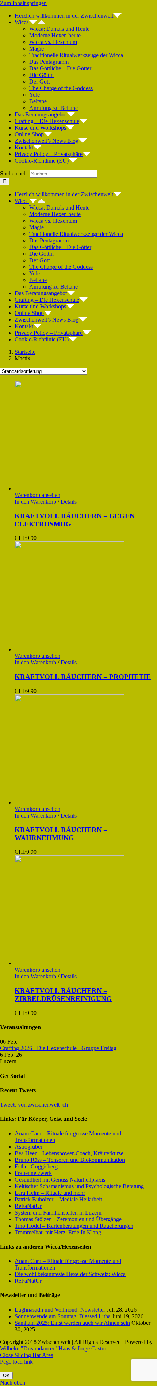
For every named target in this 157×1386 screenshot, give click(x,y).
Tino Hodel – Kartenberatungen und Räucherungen (74, 1226)
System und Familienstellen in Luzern (58, 1212)
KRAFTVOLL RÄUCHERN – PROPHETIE (83, 677)
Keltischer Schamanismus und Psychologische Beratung (79, 1186)
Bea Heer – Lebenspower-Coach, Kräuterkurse (69, 1153)
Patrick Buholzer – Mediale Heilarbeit (58, 1199)
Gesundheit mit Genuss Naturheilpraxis (60, 1179)
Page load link (16, 1362)
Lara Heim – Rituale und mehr (50, 1193)
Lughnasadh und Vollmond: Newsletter (60, 1310)
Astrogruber (28, 1147)
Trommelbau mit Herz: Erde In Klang (58, 1232)
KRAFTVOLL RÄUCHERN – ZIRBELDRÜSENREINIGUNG (63, 995)
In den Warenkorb (35, 502)
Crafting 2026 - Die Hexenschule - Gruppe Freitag (58, 1048)
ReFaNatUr (28, 1206)
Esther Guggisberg (36, 1166)
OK (6, 1375)
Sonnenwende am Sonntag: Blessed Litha (63, 1316)
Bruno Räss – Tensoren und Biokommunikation (70, 1160)
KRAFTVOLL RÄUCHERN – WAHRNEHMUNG (61, 834)
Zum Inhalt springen (23, 3)
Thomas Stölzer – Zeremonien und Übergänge (68, 1219)
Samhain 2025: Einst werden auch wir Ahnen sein (72, 1323)
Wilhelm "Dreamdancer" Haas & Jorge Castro (53, 1348)
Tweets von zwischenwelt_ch (34, 1104)
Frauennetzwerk (33, 1173)
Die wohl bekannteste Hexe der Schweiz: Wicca (70, 1274)
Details (69, 502)
